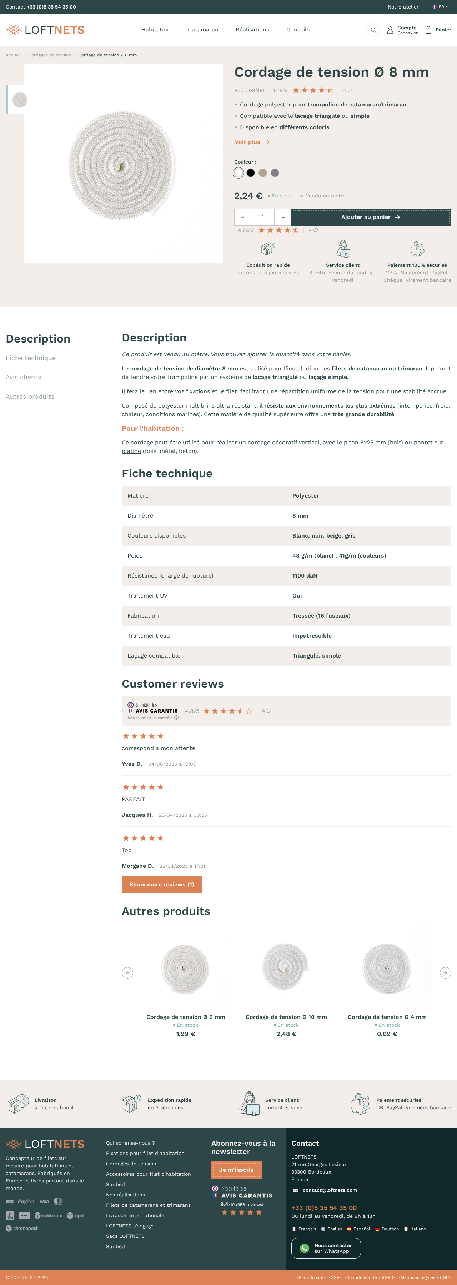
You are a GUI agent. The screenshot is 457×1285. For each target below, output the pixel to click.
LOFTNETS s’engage (130, 1226)
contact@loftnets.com (330, 1190)
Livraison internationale (135, 1215)
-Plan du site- (311, 1277)
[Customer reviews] (241, 1191)
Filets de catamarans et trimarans (148, 1205)
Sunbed (115, 1184)
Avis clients (23, 377)
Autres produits (30, 396)
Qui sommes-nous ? (130, 1143)
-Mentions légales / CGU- (424, 1277)
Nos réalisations (125, 1195)
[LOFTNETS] (45, 30)
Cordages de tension (131, 1163)
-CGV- (334, 1277)
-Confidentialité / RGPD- (370, 1277)
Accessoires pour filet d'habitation (148, 1174)
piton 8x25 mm (365, 442)
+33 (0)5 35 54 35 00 (51, 7)
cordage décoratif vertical (284, 442)
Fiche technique (31, 357)
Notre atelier (403, 7)
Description (38, 338)
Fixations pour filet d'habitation (145, 1153)
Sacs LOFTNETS (125, 1236)
